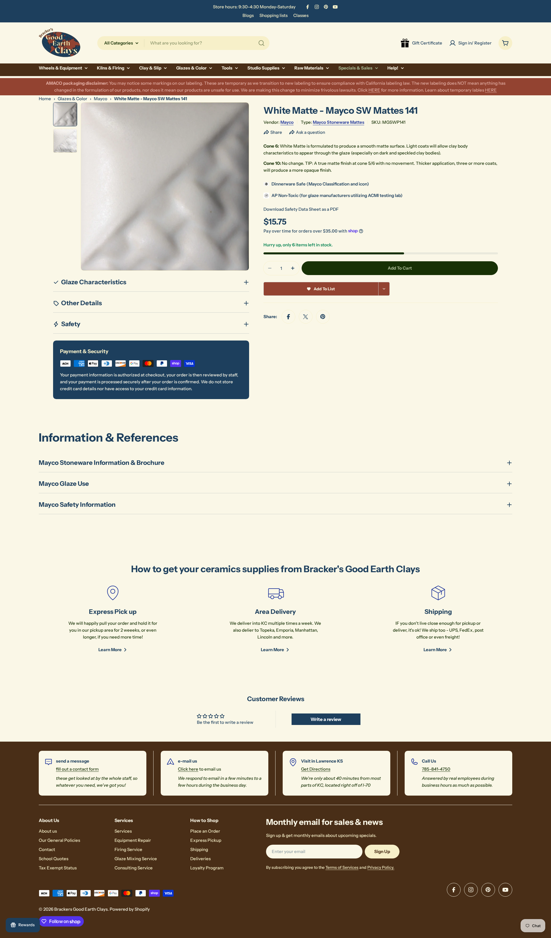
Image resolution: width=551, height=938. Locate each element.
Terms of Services (341, 867)
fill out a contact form (77, 769)
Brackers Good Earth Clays (81, 909)
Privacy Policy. (380, 867)
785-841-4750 (436, 769)
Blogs (248, 15)
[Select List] (384, 289)
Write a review (326, 719)
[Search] (261, 43)
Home (45, 98)
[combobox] (183, 43)
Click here (188, 769)
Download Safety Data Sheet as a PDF (301, 209)
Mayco (100, 98)
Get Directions (315, 769)
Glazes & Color (72, 98)
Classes (301, 15)
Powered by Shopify (130, 909)
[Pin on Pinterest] (323, 317)
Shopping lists (273, 15)
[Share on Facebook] (288, 317)
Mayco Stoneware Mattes (338, 122)
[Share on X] (306, 317)
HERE (374, 90)
